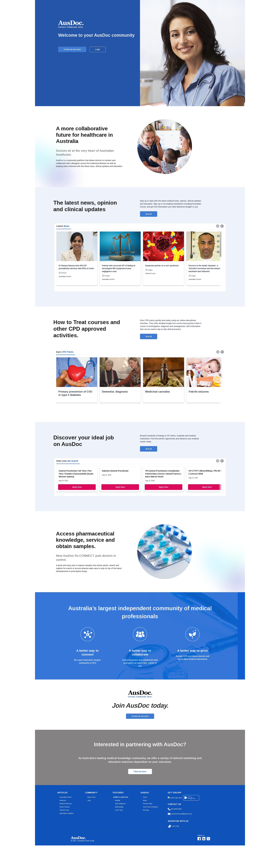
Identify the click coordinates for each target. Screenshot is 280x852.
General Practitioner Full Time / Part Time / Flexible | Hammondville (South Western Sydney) (76, 474)
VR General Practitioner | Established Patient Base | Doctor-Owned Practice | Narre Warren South (163, 474)
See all (149, 214)
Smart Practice (65, 807)
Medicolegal (119, 807)
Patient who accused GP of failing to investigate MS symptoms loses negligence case (118, 268)
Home (145, 797)
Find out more (140, 771)
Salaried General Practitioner (115, 471)
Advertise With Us (178, 821)
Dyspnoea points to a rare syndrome (162, 266)
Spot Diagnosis (120, 803)
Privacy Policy (147, 803)
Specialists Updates (67, 813)
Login (97, 49)
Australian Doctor (66, 797)
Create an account (72, 49)
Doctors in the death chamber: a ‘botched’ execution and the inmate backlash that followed (204, 268)
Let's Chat (175, 826)
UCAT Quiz (119, 810)
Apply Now (77, 487)
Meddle (117, 800)
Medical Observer (66, 803)
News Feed (91, 797)
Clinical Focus (64, 810)
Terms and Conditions (150, 807)
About (145, 800)
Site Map (146, 810)
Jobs (89, 800)
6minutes (63, 800)
